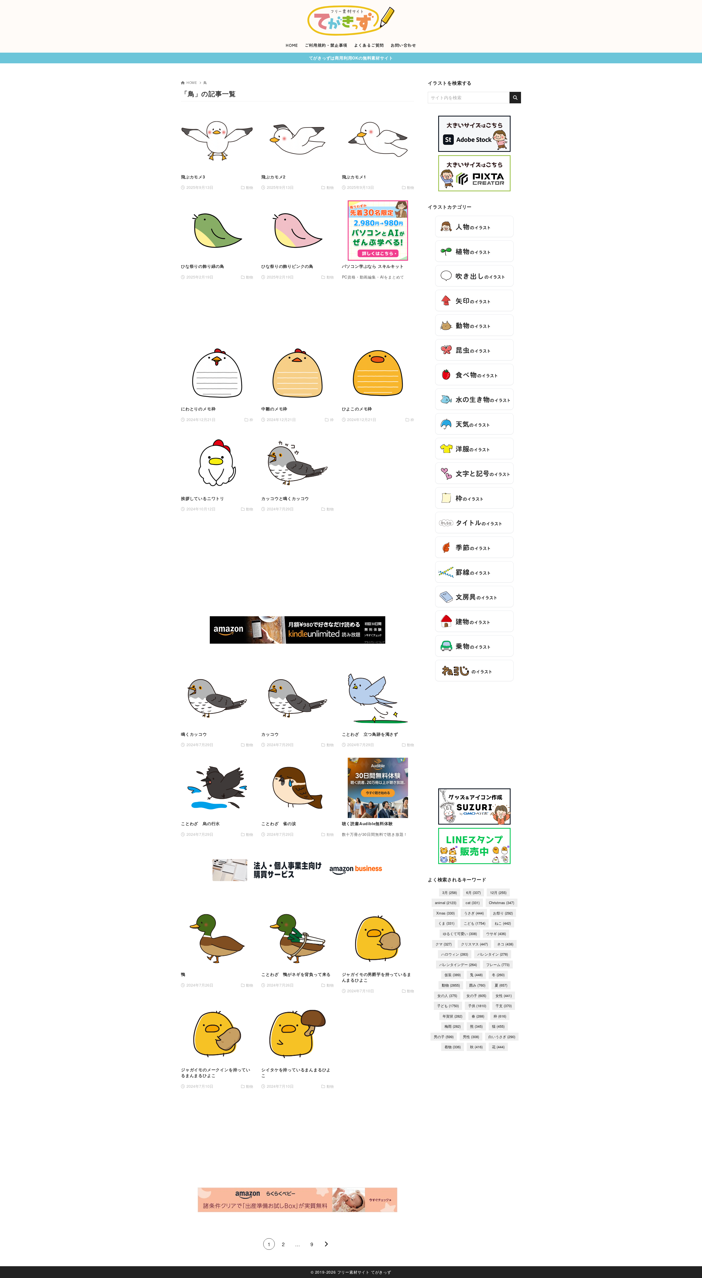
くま (446, 923)
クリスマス (474, 944)
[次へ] (326, 1244)
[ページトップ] (690, 1266)
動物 (451, 985)
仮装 (453, 974)
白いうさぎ (501, 1036)
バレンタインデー (458, 964)
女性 (504, 995)
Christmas (501, 902)
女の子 (476, 995)
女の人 (447, 995)
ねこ (503, 923)
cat (473, 902)
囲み (477, 985)
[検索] (515, 97)
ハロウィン (454, 954)
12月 (498, 892)
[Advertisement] (297, 311)
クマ (443, 944)
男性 (471, 1036)
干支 (504, 1005)
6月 (473, 892)
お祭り (503, 913)
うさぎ (474, 913)
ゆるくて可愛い (460, 933)
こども (474, 923)
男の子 (444, 1036)
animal (445, 902)
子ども (448, 1005)
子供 (477, 1005)
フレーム (497, 964)
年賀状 (452, 1016)
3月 (449, 892)
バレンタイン (492, 954)
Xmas (445, 913)
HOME (191, 82)
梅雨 (453, 1026)
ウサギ (496, 933)
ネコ (505, 944)
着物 (453, 1046)
